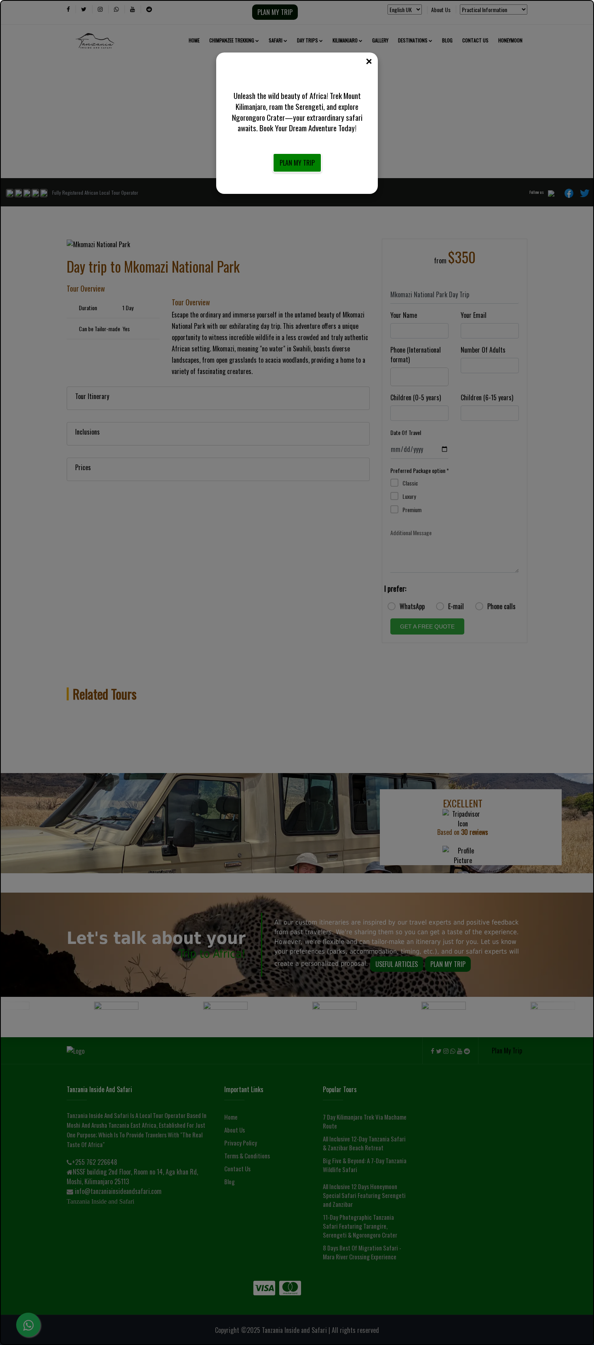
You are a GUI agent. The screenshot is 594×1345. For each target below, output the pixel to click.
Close (368, 62)
